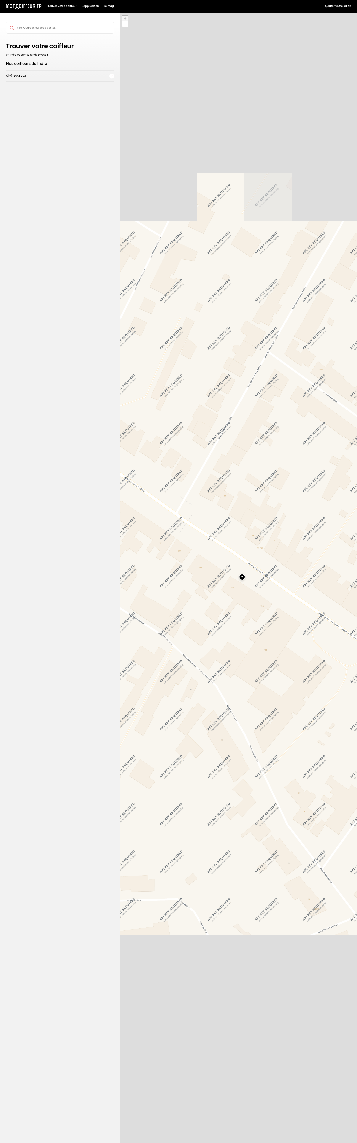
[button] (238, 575)
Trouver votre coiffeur (61, 6)
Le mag (109, 6)
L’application (90, 6)
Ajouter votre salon (338, 6)
